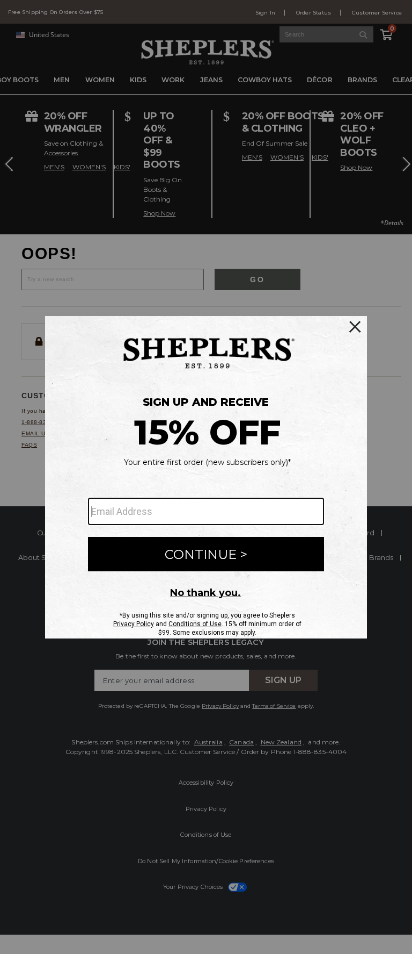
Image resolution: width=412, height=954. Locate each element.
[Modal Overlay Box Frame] (206, 477)
